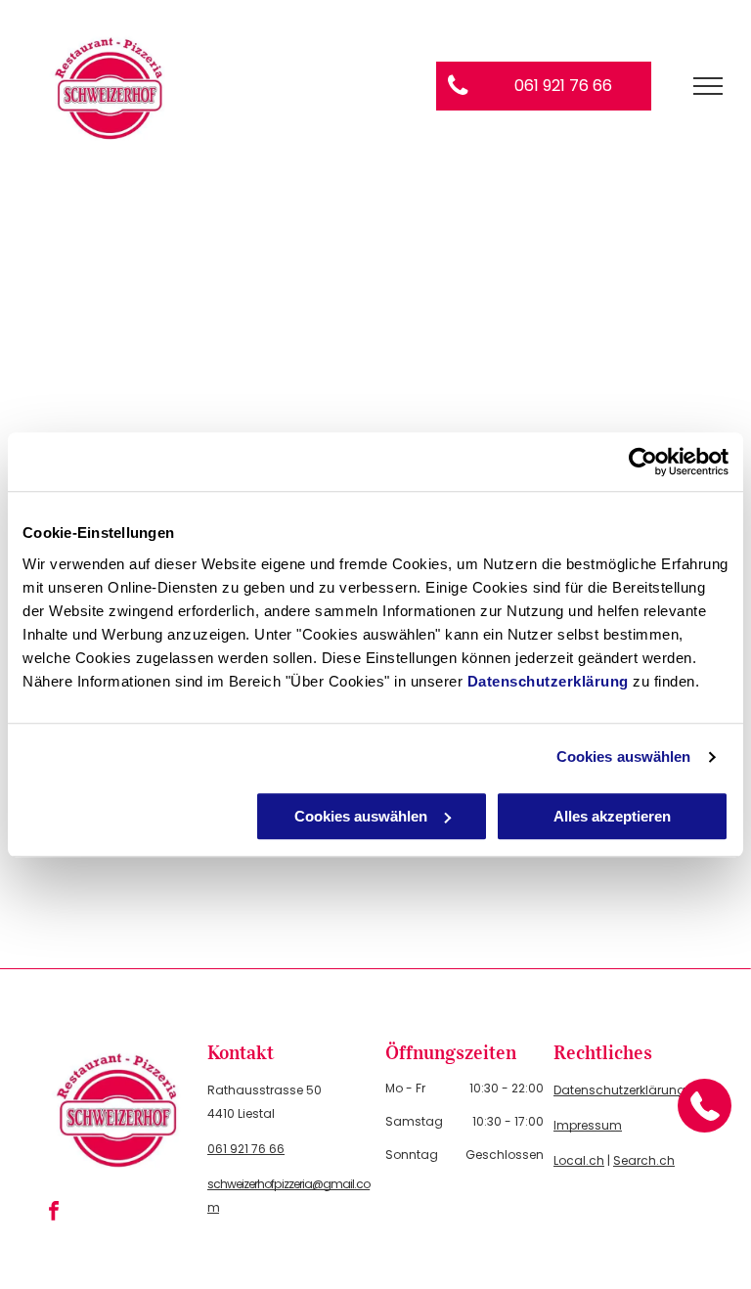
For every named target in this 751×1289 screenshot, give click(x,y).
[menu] (708, 86)
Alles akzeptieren (612, 816)
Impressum (587, 1125)
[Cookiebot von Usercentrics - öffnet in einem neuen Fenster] (643, 461)
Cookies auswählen (623, 756)
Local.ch (578, 1160)
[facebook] (53, 1213)
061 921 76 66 (246, 1148)
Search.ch (644, 1160)
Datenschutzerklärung (548, 681)
